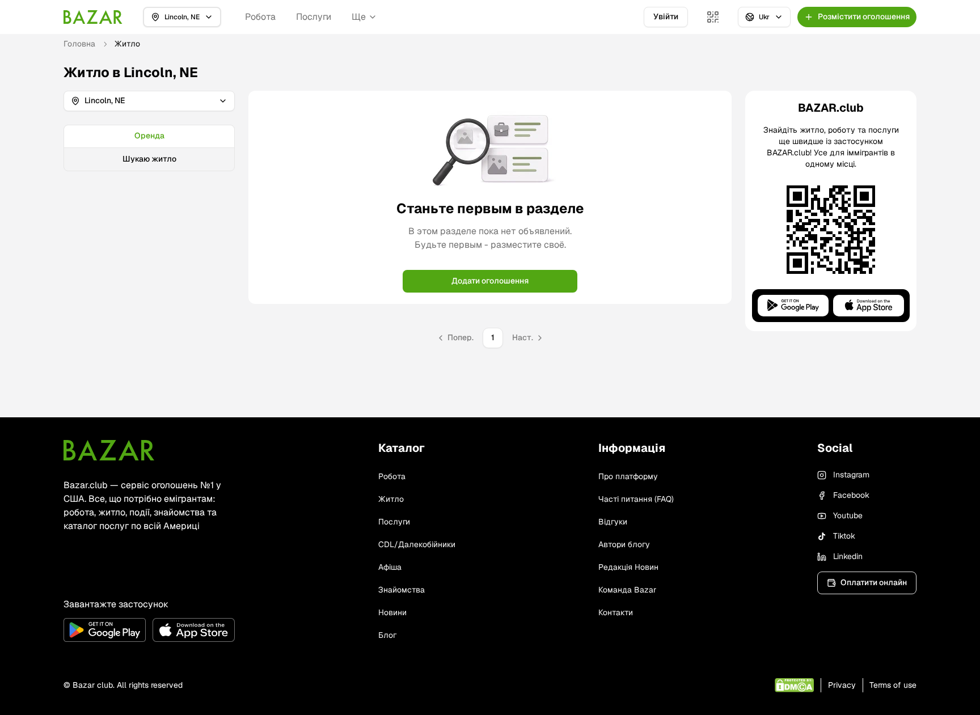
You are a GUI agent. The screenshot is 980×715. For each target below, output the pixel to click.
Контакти (615, 612)
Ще (359, 17)
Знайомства (401, 590)
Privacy (842, 685)
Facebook (851, 495)
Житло (391, 499)
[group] (149, 148)
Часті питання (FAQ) (636, 499)
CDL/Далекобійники (416, 544)
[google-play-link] (105, 630)
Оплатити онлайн (873, 582)
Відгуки (612, 522)
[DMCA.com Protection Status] (794, 685)
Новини (392, 612)
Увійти (665, 16)
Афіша (390, 567)
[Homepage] (93, 17)
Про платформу (628, 476)
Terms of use (892, 685)
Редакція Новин (628, 567)
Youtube (848, 515)
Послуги (313, 17)
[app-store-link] (194, 630)
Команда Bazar (627, 590)
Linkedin (848, 556)
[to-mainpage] (109, 450)
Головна (79, 44)
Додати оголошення (490, 281)
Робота (260, 17)
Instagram (851, 474)
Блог (387, 635)
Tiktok (844, 536)
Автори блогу (624, 544)
